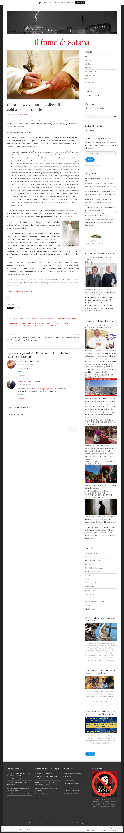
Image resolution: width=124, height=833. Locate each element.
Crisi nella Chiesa (91, 564)
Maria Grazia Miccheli (26, 382)
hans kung (36, 323)
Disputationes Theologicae (94, 568)
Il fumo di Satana (62, 42)
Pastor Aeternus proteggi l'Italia (43, 389)
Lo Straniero (89, 587)
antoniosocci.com (68, 780)
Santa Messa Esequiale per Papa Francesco (99, 376)
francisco (20, 319)
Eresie (68, 321)
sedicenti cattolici (31, 325)
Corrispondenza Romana (93, 560)
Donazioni (88, 60)
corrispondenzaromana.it (71, 793)
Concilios (88, 68)
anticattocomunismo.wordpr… (72, 783)
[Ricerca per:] (101, 117)
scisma (19, 325)
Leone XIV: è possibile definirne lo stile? (18, 794)
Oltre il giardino (90, 590)
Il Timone (88, 575)
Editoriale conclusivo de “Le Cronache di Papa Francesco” (101, 326)
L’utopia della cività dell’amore (16, 779)
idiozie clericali (48, 323)
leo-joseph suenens (64, 323)
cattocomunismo (21, 321)
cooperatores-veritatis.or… (71, 787)
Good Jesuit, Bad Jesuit (93, 572)
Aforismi (88, 64)
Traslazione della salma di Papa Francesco (100, 463)
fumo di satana (25, 323)
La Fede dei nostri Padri (93, 579)
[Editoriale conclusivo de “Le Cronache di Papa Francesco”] (101, 348)
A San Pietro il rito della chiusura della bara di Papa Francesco (100, 422)
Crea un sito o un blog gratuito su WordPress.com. (44, 823)
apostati (43, 319)
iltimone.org (67, 776)
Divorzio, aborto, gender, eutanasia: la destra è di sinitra (99, 260)
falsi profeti (12, 323)
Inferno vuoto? (90, 75)
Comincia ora (80, 2)
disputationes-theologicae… (71, 790)
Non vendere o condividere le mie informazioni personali (77, 823)
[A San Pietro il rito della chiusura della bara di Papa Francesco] (101, 443)
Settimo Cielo (89, 605)
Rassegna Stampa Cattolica (94, 601)
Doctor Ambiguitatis (92, 71)
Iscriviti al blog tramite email (99, 138)
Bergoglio (52, 319)
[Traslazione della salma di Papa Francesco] (101, 483)
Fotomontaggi (90, 82)
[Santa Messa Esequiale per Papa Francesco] (101, 396)
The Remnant (90, 609)
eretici (75, 321)
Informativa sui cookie (40, 829)
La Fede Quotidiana (92, 583)
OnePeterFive (90, 594)
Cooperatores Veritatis (92, 557)
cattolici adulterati (38, 321)
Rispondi (21, 376)
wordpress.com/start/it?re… (72, 773)
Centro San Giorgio (91, 553)
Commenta (72, 428)
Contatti (88, 56)
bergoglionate (63, 319)
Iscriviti (90, 160)
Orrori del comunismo (93, 598)
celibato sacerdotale (57, 321)
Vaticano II (89, 79)
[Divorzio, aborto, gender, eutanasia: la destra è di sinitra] (101, 287)
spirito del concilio (48, 325)
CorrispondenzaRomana (22, 291)
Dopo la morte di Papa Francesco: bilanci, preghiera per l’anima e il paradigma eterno (98, 494)
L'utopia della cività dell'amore (44, 773)
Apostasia (35, 319)
